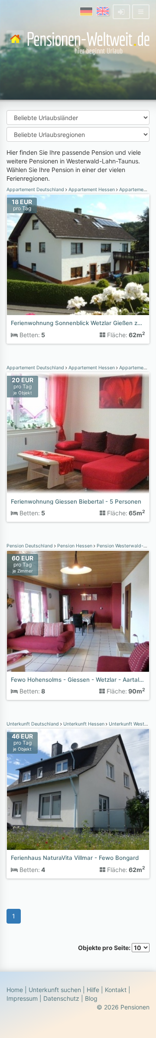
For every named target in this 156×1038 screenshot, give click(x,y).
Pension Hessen (75, 546)
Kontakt (116, 989)
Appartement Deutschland (35, 189)
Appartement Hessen (91, 189)
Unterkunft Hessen (84, 724)
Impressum (22, 998)
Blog (91, 998)
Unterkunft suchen (55, 989)
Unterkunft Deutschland (33, 724)
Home (14, 989)
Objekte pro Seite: (105, 947)
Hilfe (93, 989)
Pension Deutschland (30, 546)
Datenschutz (61, 998)
